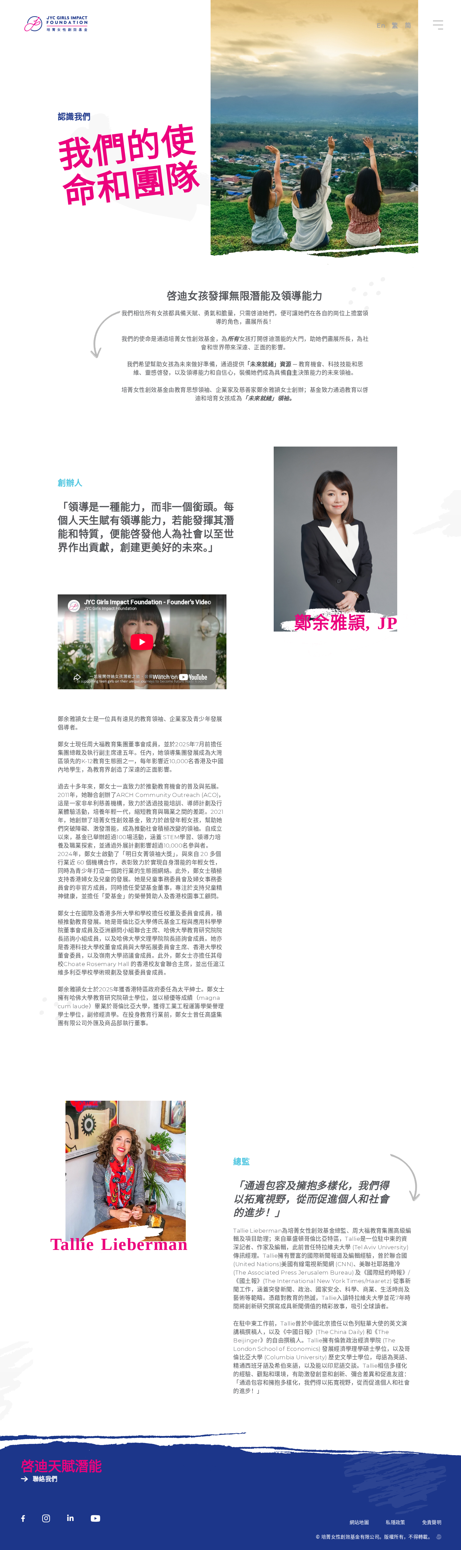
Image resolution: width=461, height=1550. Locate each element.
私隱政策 (395, 1522)
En (381, 25)
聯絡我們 (45, 1479)
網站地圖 (359, 1522)
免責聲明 (431, 1522)
